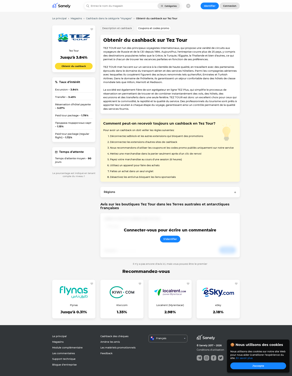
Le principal (59, 336)
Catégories (171, 6)
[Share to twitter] (220, 358)
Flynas (74, 305)
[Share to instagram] (206, 358)
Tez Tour (74, 50)
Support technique (64, 358)
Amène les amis (110, 341)
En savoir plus (244, 358)
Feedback (106, 353)
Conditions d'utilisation (210, 349)
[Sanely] (61, 6)
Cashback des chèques (114, 336)
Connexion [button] (229, 5)
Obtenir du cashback (74, 66)
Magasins (58, 341)
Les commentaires (63, 353)
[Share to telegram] (199, 358)
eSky (218, 305)
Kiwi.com (122, 305)
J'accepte (258, 365)
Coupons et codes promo (153, 28)
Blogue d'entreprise (64, 364)
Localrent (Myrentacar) (170, 305)
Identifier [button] (209, 5)
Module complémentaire (67, 347)
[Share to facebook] (213, 358)
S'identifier (170, 239)
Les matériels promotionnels (118, 347)
